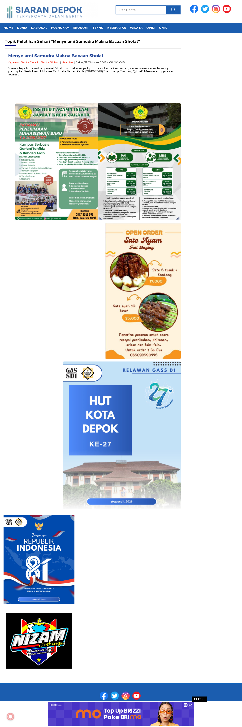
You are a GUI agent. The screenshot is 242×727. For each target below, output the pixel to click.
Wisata (136, 28)
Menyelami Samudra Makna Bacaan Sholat (56, 55)
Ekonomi (81, 28)
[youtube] (228, 12)
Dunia (22, 28)
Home (8, 28)
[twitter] (206, 12)
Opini (150, 28)
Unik (163, 28)
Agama (13, 62)
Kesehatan (116, 28)
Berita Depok (30, 62)
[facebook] (195, 12)
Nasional (39, 28)
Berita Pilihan (50, 62)
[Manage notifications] (10, 716)
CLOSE (199, 699)
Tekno (98, 28)
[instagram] (217, 12)
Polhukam (60, 28)
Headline (67, 62)
